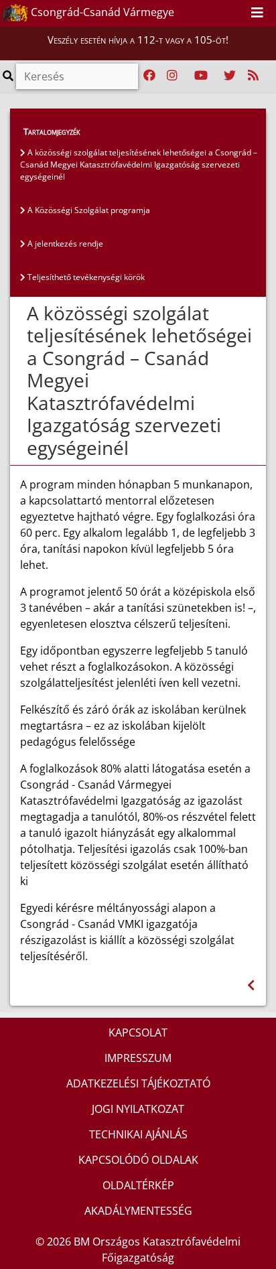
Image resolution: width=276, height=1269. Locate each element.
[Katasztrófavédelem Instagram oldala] (172, 75)
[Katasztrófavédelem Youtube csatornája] (201, 75)
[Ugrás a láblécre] (236, 12)
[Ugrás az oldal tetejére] (25, 313)
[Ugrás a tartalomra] (221, 12)
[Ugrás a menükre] (206, 12)
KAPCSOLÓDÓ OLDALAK (138, 1159)
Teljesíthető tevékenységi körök (85, 277)
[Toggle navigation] (257, 13)
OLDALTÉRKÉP (138, 1185)
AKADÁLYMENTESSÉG (138, 1210)
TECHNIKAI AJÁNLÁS (138, 1134)
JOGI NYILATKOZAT (138, 1108)
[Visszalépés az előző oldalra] (251, 985)
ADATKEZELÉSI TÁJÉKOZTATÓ (138, 1083)
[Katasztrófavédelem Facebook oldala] (149, 75)
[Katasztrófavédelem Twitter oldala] (229, 75)
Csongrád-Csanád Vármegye (101, 12)
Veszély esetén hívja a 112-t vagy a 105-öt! (138, 39)
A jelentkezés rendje (64, 243)
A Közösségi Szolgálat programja (87, 210)
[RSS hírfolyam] (253, 75)
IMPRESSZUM (138, 1058)
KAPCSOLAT (138, 1032)
